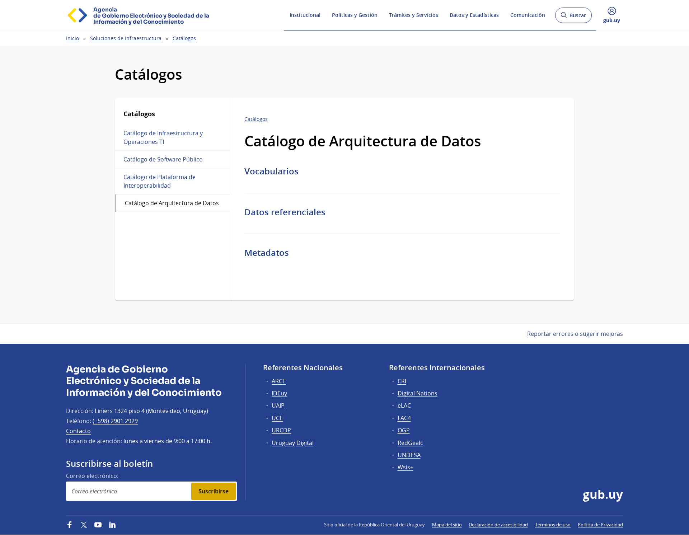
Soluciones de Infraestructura (125, 38)
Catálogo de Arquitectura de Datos (172, 203)
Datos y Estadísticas (474, 14)
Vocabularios (271, 171)
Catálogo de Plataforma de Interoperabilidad (159, 181)
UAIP (278, 405)
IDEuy (279, 393)
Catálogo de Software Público (163, 159)
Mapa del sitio (447, 524)
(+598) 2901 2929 (115, 421)
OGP (404, 430)
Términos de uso (553, 524)
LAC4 (404, 418)
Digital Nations (417, 393)
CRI (402, 381)
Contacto (78, 431)
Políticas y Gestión (355, 14)
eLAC (404, 405)
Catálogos (184, 38)
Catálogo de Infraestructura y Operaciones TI (163, 137)
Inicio (72, 38)
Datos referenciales (284, 212)
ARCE (279, 381)
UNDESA (409, 455)
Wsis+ (405, 467)
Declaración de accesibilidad (498, 524)
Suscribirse (213, 491)
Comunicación (527, 14)
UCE (277, 418)
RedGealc (410, 443)
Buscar (573, 17)
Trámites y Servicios (413, 14)
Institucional (305, 14)
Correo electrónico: (92, 476)
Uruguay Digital (293, 443)
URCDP (281, 430)
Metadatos (266, 252)
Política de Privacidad (600, 524)
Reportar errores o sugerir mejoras (575, 334)
